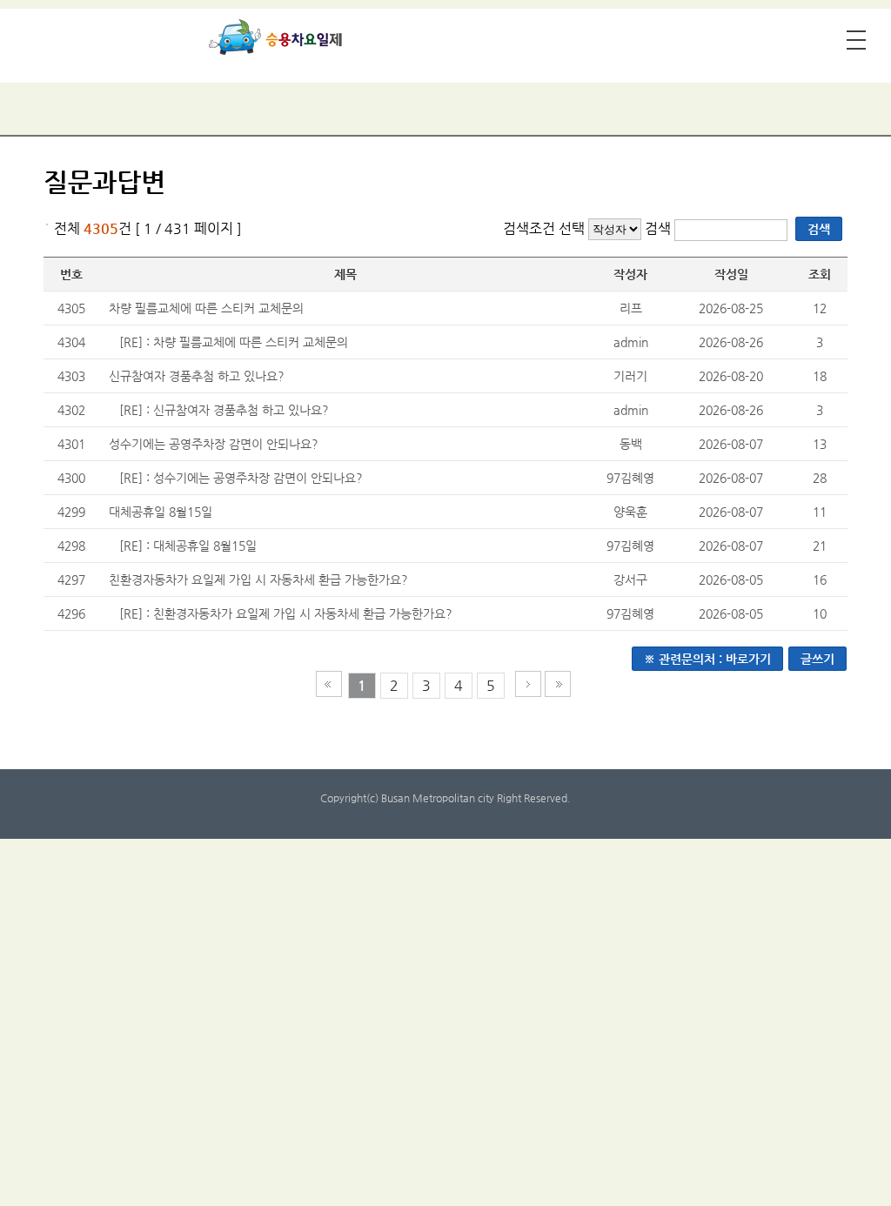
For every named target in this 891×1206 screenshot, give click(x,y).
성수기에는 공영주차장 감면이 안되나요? (213, 444)
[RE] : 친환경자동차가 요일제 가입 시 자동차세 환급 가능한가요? (285, 613)
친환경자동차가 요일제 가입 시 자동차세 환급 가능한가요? (258, 579)
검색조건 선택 (544, 228)
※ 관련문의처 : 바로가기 (707, 659)
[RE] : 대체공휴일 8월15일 (188, 546)
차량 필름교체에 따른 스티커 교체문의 (206, 308)
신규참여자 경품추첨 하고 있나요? (197, 376)
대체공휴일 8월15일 (160, 512)
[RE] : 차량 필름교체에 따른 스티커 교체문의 (233, 342)
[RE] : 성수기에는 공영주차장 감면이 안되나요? (241, 478)
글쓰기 (817, 659)
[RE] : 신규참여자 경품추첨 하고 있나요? (224, 410)
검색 (659, 228)
